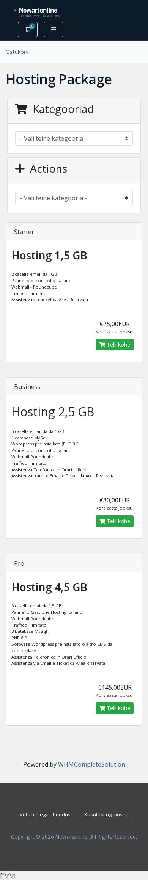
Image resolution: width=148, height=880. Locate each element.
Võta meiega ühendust (46, 814)
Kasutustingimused (106, 814)
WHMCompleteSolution (91, 764)
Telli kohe (117, 344)
